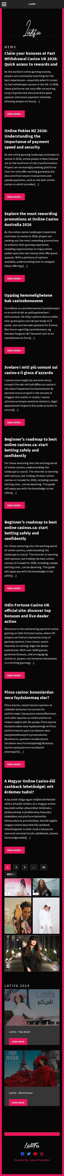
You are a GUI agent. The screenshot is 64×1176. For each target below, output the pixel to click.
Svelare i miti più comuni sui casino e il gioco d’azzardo (31, 369)
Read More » (14, 114)
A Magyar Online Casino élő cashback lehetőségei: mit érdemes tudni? (29, 786)
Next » (10, 874)
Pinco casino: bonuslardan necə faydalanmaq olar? (29, 694)
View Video (18, 1041)
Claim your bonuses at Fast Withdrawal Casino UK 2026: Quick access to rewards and (31, 58)
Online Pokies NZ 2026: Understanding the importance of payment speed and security (26, 139)
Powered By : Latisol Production (32, 1160)
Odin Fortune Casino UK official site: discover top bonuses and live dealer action (27, 613)
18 (43, 867)
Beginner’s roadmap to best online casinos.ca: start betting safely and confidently (30, 447)
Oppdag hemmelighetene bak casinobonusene (28, 297)
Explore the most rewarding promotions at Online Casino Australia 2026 (31, 219)
